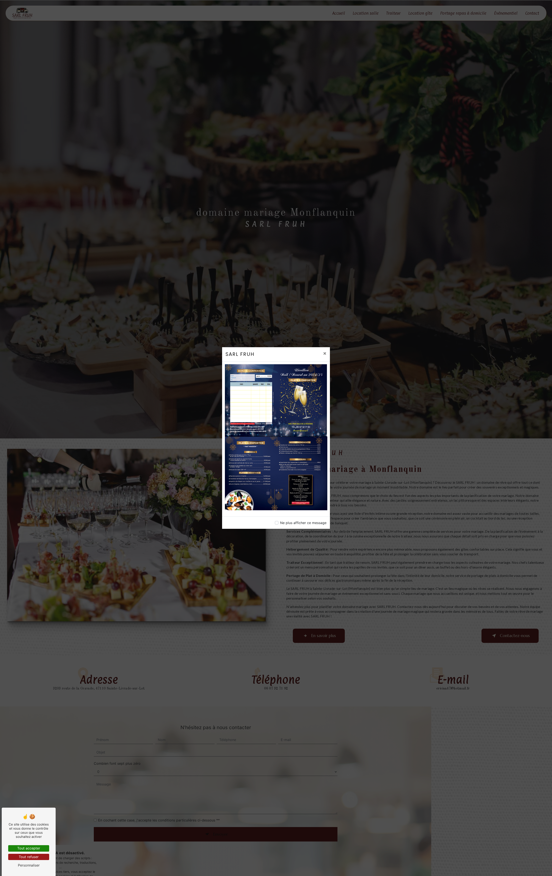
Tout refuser (29, 857)
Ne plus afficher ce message (303, 523)
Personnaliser (29, 865)
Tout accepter (28, 848)
